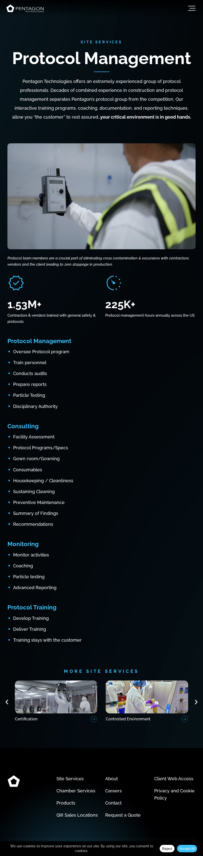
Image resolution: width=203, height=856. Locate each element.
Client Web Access (173, 778)
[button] (7, 702)
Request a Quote (123, 815)
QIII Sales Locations (77, 815)
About (111, 778)
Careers (113, 790)
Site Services (70, 778)
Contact (113, 803)
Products (65, 803)
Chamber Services (75, 790)
